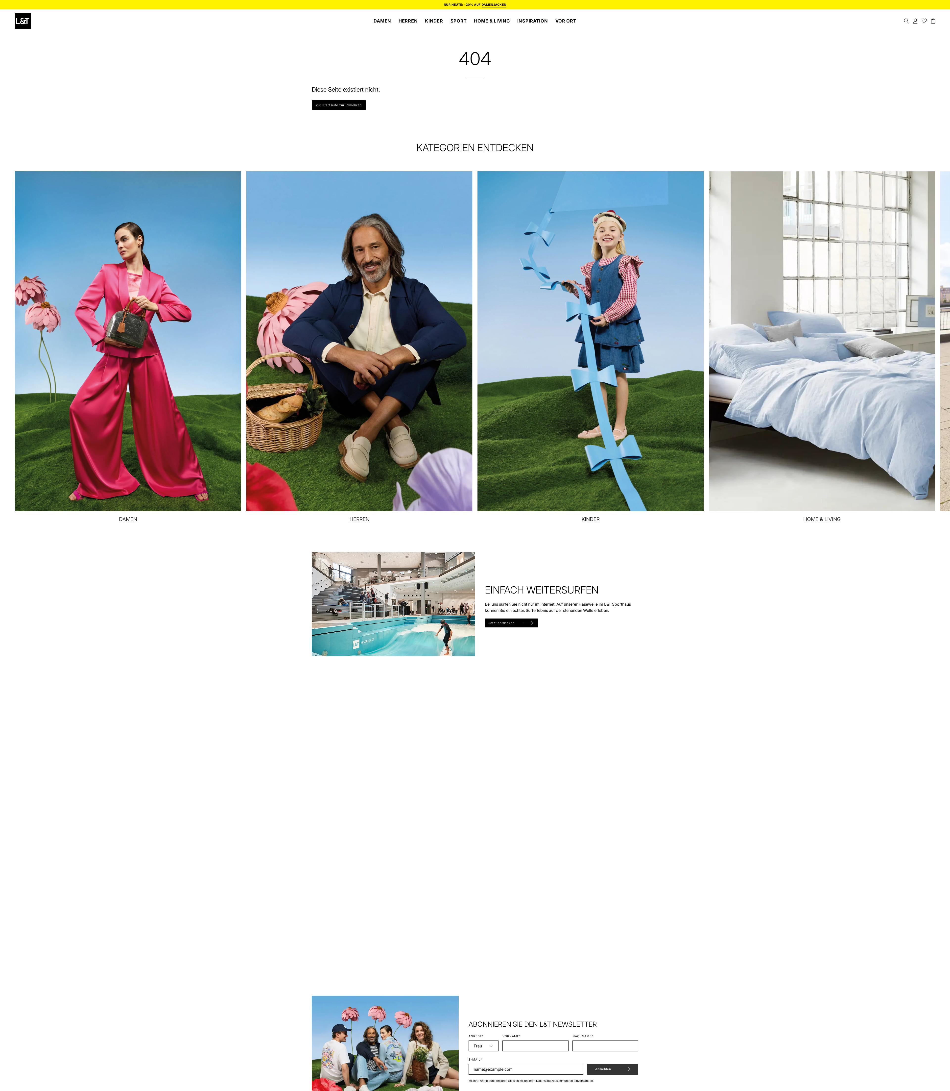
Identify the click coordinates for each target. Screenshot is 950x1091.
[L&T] (23, 21)
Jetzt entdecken (502, 623)
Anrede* (476, 1036)
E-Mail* (475, 1059)
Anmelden (603, 1069)
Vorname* (511, 1036)
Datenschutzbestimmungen (555, 1081)
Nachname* (583, 1036)
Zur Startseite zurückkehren (339, 105)
